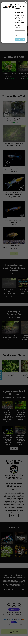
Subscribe (20, 39)
